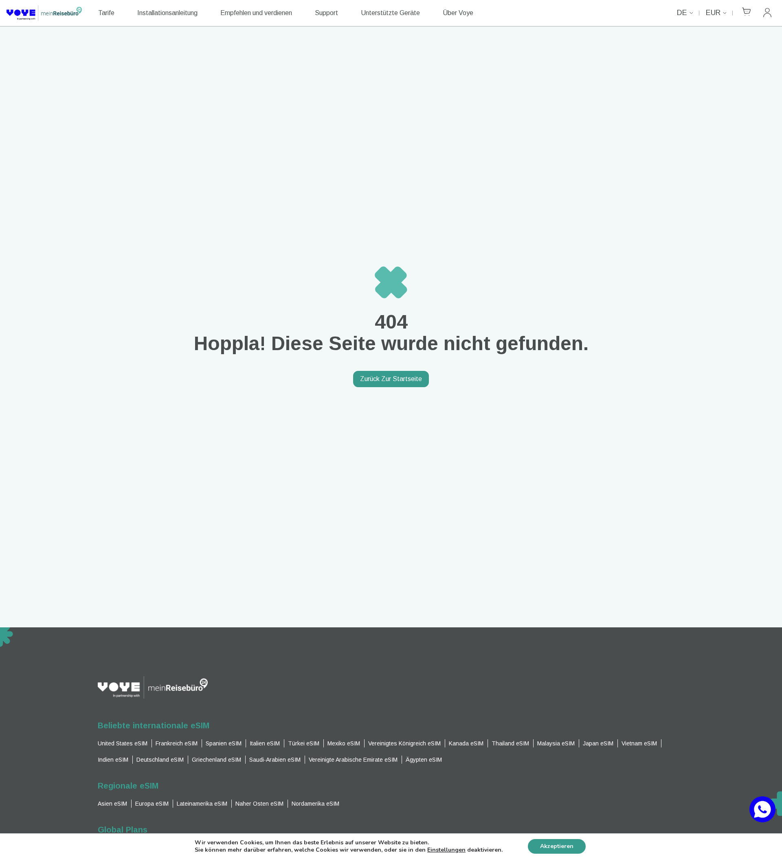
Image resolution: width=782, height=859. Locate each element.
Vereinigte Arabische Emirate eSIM (353, 759)
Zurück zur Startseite (391, 378)
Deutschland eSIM (160, 759)
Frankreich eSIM (177, 743)
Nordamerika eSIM (315, 803)
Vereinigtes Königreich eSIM (404, 743)
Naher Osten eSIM (259, 803)
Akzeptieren (556, 846)
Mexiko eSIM (343, 743)
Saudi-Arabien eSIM (275, 759)
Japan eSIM (598, 743)
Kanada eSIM (466, 743)
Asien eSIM (112, 803)
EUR (713, 13)
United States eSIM (122, 743)
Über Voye (458, 12)
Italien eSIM (265, 743)
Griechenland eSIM (216, 759)
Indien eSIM (113, 759)
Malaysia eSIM (556, 743)
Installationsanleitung (167, 12)
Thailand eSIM (510, 743)
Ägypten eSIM (424, 759)
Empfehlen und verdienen (256, 12)
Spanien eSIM (224, 743)
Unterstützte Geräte (390, 12)
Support (326, 12)
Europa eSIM (152, 803)
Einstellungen (446, 850)
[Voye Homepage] (44, 13)
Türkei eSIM (303, 743)
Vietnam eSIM (639, 743)
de (682, 13)
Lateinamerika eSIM (202, 803)
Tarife (106, 12)
